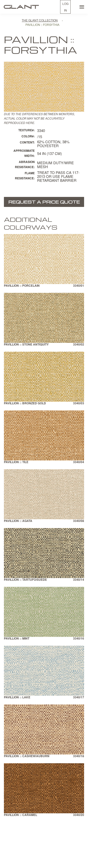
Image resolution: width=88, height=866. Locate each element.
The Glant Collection (40, 20)
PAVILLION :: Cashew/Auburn (26, 756)
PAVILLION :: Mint (16, 639)
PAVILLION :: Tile (16, 462)
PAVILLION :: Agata (18, 521)
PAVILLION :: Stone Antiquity (26, 344)
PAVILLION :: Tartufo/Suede (25, 580)
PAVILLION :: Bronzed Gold (25, 403)
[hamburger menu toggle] (82, 7)
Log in (65, 6)
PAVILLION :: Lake (17, 697)
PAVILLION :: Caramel (20, 815)
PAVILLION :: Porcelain (22, 286)
